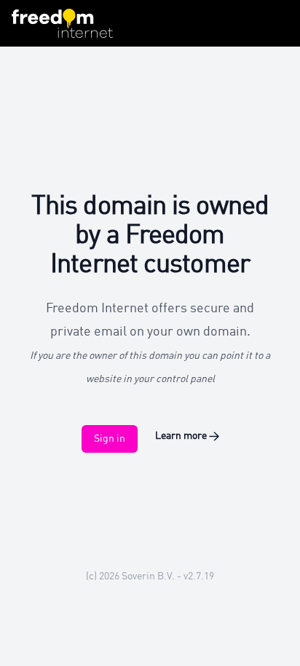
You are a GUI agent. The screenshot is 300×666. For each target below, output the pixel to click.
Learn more (187, 436)
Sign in (109, 439)
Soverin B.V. (148, 576)
